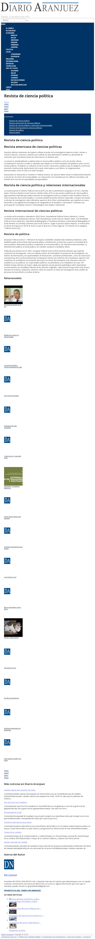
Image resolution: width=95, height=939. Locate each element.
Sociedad (14, 70)
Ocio (8, 89)
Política (9, 49)
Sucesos (14, 82)
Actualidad (11, 30)
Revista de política (16, 130)
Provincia (15, 56)
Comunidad (16, 54)
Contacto (87, 937)
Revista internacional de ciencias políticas (25, 128)
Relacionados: (14, 132)
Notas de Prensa (18, 80)
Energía (14, 42)
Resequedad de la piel (13, 812)
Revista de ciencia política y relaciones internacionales (30, 125)
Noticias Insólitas (19, 85)
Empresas (14, 40)
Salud (13, 73)
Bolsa (13, 37)
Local (8, 52)
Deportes (10, 63)
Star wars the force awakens (15, 802)
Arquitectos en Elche (17, 930)
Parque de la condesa (12, 832)
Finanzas (14, 44)
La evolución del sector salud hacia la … (25, 922)
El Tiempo (10, 28)
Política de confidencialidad (29, 937)
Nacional (10, 59)
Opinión (14, 75)
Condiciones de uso (9, 937)
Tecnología (11, 66)
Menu (3, 24)
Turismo (14, 77)
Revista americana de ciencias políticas (24, 123)
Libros (8, 87)
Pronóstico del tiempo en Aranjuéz (22, 890)
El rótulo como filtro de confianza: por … (25, 908)
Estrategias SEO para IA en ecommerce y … (26, 915)
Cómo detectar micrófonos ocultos (23, 901)
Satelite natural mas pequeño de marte (19, 790)
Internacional (12, 61)
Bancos (14, 35)
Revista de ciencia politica (19, 121)
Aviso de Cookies (74, 937)
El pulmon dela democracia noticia (18, 822)
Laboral (14, 47)
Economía (10, 33)
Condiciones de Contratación (53, 937)
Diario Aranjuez (7, 934)
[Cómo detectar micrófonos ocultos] (24, 899)
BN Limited (10, 875)
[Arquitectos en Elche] (12, 928)
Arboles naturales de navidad (15, 842)
